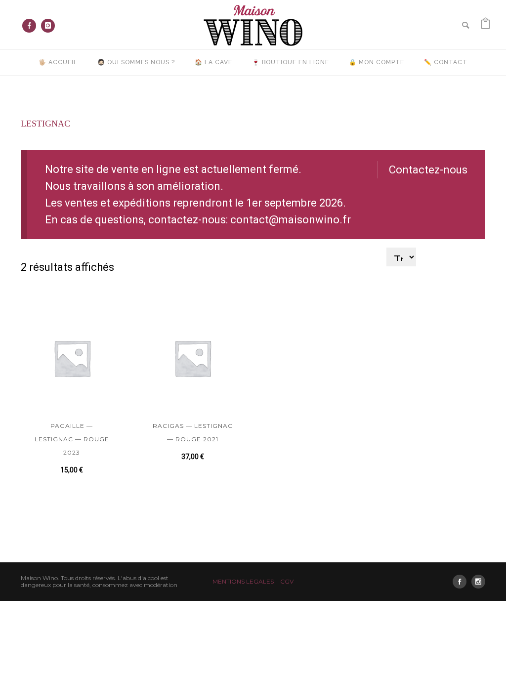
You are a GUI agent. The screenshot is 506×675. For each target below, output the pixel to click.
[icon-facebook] (31, 26)
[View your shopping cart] (485, 24)
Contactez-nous (428, 170)
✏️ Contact (445, 62)
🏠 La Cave (213, 62)
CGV (287, 581)
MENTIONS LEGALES (243, 581)
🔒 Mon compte (376, 62)
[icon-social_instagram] (478, 582)
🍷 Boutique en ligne (290, 62)
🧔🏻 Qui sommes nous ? (136, 62)
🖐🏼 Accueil (58, 62)
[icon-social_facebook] (462, 582)
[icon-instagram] (48, 26)
